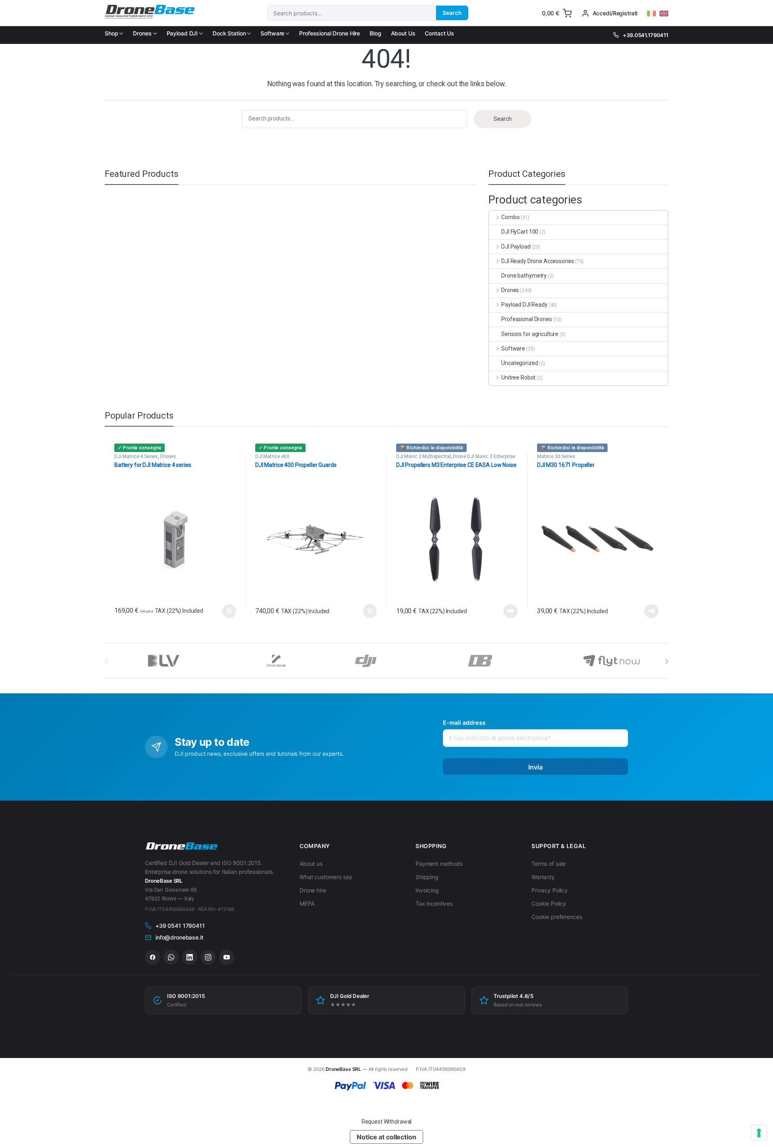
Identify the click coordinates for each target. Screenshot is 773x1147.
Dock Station (229, 33)
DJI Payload (515, 246)
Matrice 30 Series (556, 456)
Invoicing (427, 890)
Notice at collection (386, 1137)
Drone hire (313, 890)
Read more (510, 611)
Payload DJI (182, 33)
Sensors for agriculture (529, 334)
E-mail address (466, 722)
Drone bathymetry (524, 275)
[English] (663, 13)
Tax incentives (434, 903)
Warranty (543, 876)
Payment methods (439, 863)
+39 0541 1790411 (180, 925)
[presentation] (666, 661)
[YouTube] (226, 957)
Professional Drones (526, 319)
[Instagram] (208, 957)
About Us (403, 33)
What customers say (326, 876)
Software (272, 33)
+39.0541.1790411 (645, 35)
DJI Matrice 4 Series (136, 456)
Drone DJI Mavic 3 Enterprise (484, 456)
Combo (510, 217)
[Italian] (651, 13)
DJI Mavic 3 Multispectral (423, 456)
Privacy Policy (549, 890)
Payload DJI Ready (524, 304)
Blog (375, 33)
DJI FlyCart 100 (519, 231)
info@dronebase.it (179, 937)
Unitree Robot (518, 377)
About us (311, 863)
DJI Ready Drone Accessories (537, 261)
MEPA (307, 903)
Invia (535, 767)
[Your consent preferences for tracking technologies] (759, 1133)
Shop (111, 33)
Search (452, 12)
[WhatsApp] (171, 957)
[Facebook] (152, 957)
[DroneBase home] (181, 846)
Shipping (426, 876)
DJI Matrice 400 (272, 456)
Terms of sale (548, 863)
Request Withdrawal (386, 1121)
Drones (142, 33)
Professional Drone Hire (329, 33)
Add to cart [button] (229, 611)
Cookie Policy (548, 903)
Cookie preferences (556, 916)
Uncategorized (519, 363)
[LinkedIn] (189, 957)
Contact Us (439, 33)
